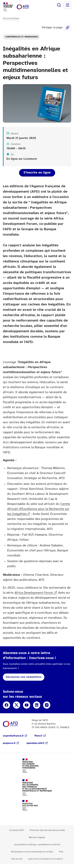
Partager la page (67, 27)
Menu (67, 5)
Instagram (46, 705)
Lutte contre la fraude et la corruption (45, 859)
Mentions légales (37, 837)
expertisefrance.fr (13, 736)
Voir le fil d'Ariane (11, 18)
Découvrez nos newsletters (23, 677)
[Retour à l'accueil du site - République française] (26, 7)
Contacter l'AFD (16, 830)
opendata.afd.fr (35, 743)
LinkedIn (36, 705)
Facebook (6, 705)
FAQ (61, 852)
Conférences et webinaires (21, 37)
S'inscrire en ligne (37, 172)
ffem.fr (38, 736)
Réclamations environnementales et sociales (32, 852)
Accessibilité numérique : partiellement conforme (37, 844)
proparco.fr (9, 743)
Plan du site (16, 859)
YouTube (26, 705)
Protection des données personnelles (47, 830)
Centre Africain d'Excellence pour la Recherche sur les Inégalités (38, 509)
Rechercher (59, 5)
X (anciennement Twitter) (16, 705)
